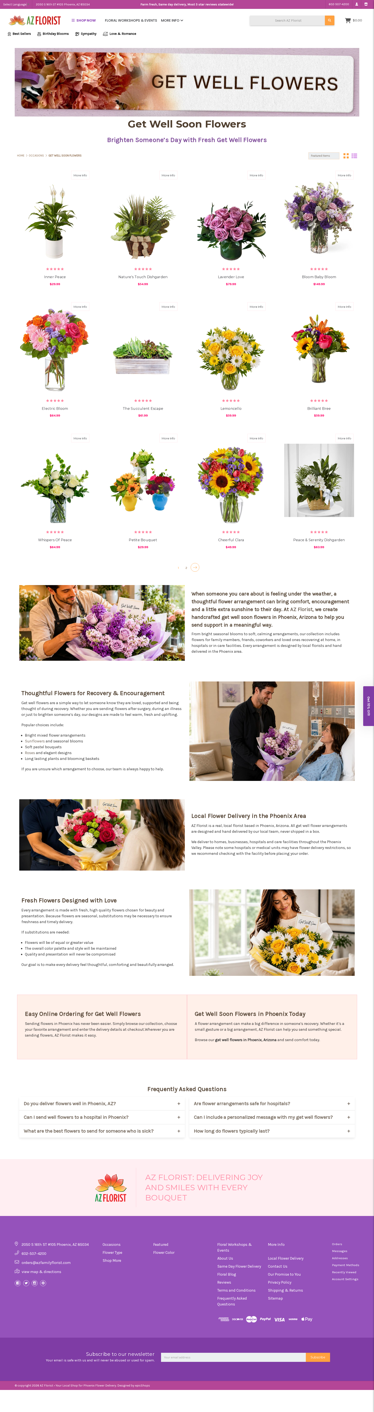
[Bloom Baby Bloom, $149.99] (319, 217)
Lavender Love (231, 277)
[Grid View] (346, 155)
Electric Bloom (55, 409)
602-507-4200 (339, 4)
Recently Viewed (344, 1272)
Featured (160, 1244)
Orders (337, 1244)
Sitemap (275, 1298)
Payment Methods (345, 1265)
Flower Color (163, 1252)
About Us (225, 1258)
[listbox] (324, 156)
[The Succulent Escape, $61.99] (143, 349)
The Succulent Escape (143, 409)
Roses (30, 752)
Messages (339, 1251)
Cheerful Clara (231, 540)
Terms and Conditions (236, 1290)
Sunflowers (35, 741)
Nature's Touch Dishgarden (143, 277)
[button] (368, 706)
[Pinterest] (43, 1283)
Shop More (112, 1260)
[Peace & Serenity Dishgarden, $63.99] (319, 480)
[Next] (195, 567)
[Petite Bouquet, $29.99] (143, 480)
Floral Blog (226, 1274)
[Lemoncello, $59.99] (231, 349)
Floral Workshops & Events (131, 20)
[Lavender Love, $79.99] (231, 217)
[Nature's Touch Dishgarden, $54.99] (143, 217)
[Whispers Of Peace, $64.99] (55, 480)
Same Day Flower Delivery (239, 1266)
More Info (170, 20)
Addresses (340, 1258)
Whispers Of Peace (55, 540)
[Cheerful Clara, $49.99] (231, 480)
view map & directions (41, 1271)
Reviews (224, 1282)
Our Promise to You (284, 1274)
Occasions (112, 1244)
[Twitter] (26, 1283)
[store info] (366, 4)
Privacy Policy (279, 1282)
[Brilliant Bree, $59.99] (319, 349)
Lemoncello (231, 409)
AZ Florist (301, 609)
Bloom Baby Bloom (319, 277)
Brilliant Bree (319, 409)
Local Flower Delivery (285, 1258)
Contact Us (277, 1266)
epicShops (142, 1385)
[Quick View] (76, 175)
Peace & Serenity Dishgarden (319, 540)
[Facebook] (18, 1283)
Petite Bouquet (143, 540)
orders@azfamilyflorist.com (46, 1262)
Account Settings (345, 1279)
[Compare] (84, 175)
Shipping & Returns (285, 1290)
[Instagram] (35, 1283)
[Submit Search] (329, 20)
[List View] (354, 156)
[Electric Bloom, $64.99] (55, 349)
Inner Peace (55, 277)
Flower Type (112, 1252)
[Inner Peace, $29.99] (55, 217)
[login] (356, 4)
